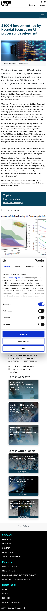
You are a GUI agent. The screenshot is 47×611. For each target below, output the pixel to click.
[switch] (41, 311)
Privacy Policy (9, 552)
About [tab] (40, 267)
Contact (6, 548)
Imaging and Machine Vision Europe (19, 575)
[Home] (11, 3)
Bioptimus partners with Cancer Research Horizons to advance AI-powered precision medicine (23, 358)
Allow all (23, 334)
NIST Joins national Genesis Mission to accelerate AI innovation (21, 369)
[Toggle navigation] (42, 15)
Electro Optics (9, 566)
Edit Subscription (11, 602)
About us (6, 539)
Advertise (6, 543)
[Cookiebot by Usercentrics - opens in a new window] (34, 260)
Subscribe (6, 598)
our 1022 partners (16, 278)
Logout (6, 593)
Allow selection (23, 341)
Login (5, 589)
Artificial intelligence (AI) (13, 203)
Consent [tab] (6, 267)
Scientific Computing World (16, 579)
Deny (23, 348)
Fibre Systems (8, 571)
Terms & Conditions (11, 557)
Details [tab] (17, 267)
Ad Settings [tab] (29, 267)
